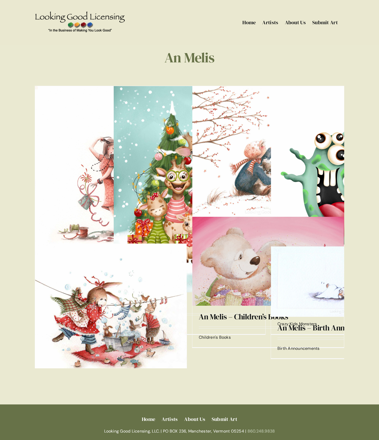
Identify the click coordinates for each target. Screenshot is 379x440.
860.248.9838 (261, 431)
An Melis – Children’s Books (243, 316)
